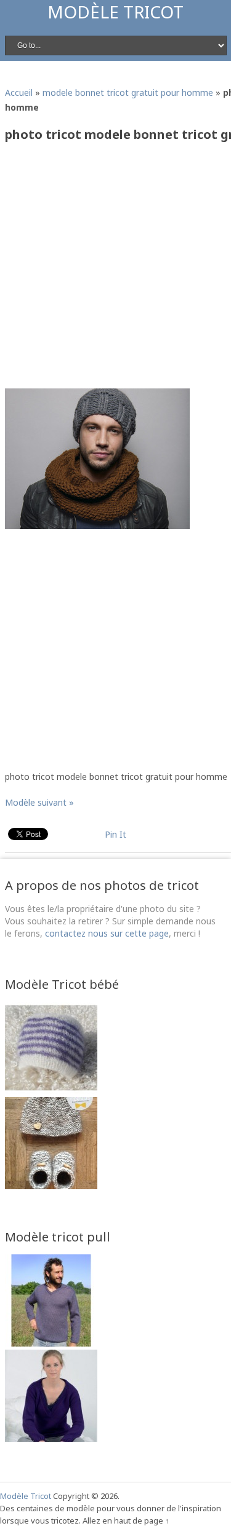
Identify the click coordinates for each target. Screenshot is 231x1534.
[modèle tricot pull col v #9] (51, 1438)
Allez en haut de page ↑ (126, 1520)
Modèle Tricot (115, 11)
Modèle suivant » (39, 802)
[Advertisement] (115, 269)
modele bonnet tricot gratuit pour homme (128, 92)
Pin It (115, 834)
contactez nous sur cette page (107, 933)
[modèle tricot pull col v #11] (51, 1343)
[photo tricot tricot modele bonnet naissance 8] (51, 1186)
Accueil (19, 92)
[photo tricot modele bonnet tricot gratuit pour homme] (97, 526)
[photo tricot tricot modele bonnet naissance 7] (51, 1090)
